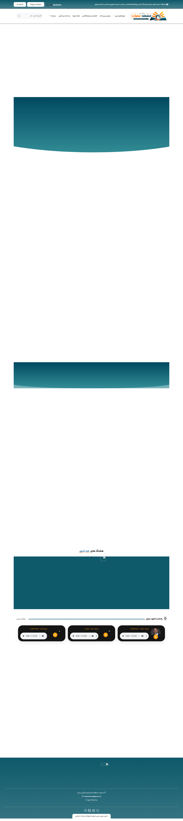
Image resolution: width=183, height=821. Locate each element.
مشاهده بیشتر (21, 619)
